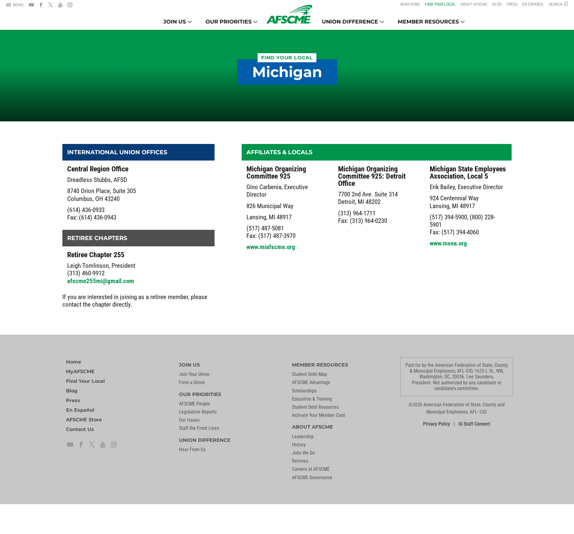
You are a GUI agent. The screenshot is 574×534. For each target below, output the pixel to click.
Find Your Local (287, 58)
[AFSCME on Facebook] (41, 5)
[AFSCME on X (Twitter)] (50, 5)
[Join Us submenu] (189, 21)
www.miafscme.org (270, 247)
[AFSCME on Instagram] (70, 5)
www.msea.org (448, 243)
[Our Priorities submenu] (255, 21)
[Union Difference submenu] (381, 21)
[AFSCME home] (289, 14)
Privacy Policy (436, 424)
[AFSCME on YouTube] (60, 5)
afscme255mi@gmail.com (100, 281)
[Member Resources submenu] (462, 21)
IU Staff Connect (474, 424)
